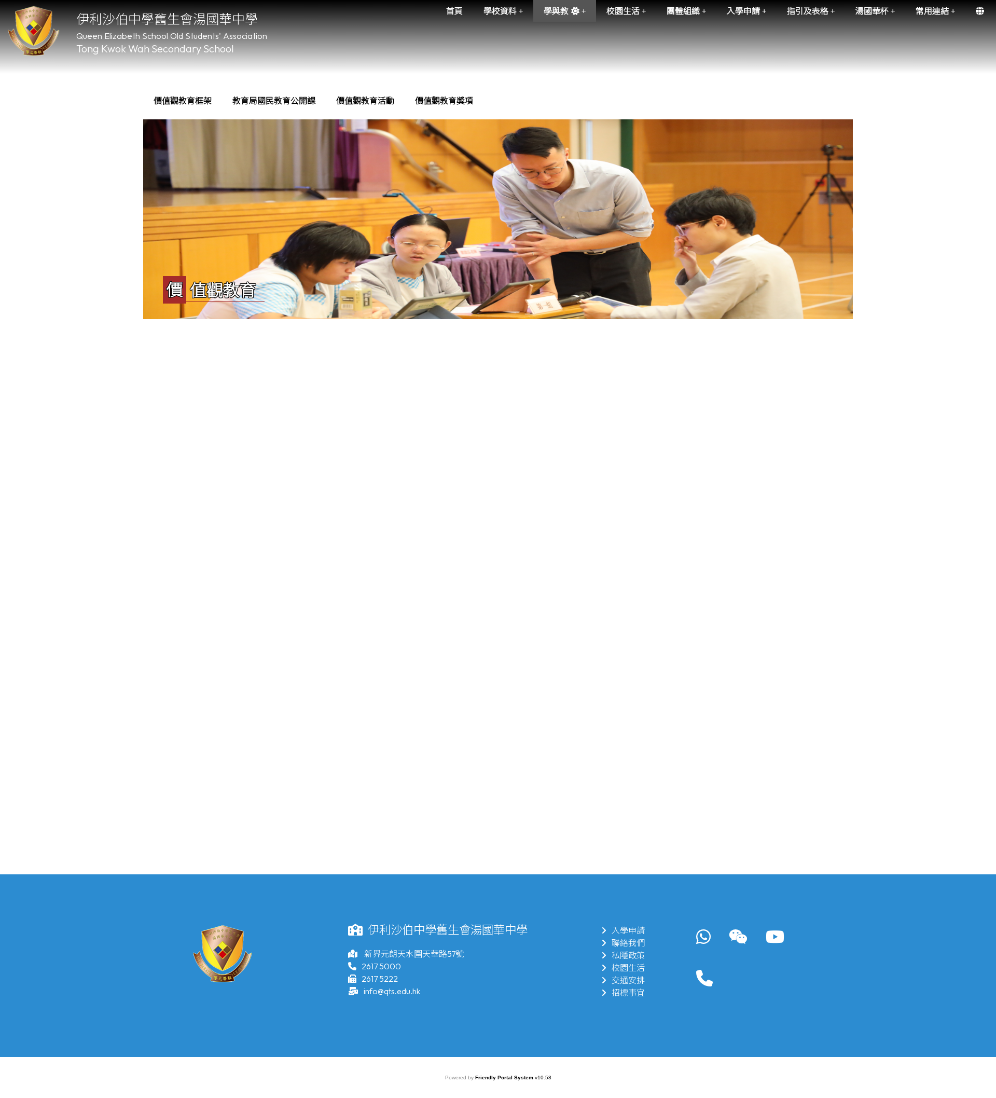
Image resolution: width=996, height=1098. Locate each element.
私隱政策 (628, 955)
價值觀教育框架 (183, 100)
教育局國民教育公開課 (273, 100)
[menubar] (313, 100)
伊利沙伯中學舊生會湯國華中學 (167, 19)
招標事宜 (628, 992)
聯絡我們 (628, 943)
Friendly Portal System (505, 1077)
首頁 (454, 11)
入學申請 (628, 930)
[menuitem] (182, 100)
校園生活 (628, 968)
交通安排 (628, 980)
